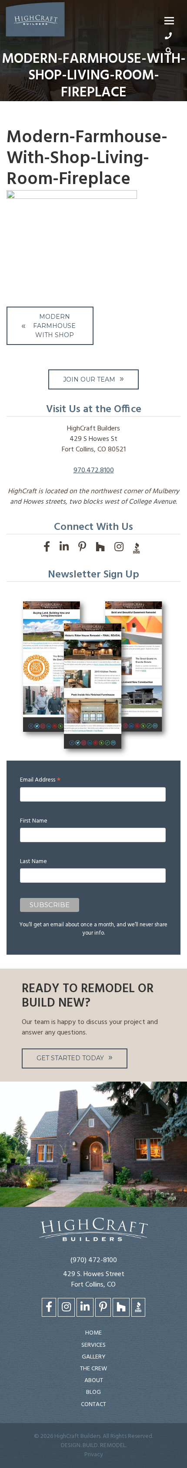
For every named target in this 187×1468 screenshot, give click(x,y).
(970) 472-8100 (93, 1260)
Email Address (40, 780)
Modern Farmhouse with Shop (54, 326)
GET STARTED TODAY (70, 1058)
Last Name (33, 862)
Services (93, 1345)
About (93, 1381)
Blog (93, 1392)
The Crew (93, 1369)
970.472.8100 (93, 470)
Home (93, 1333)
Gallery (94, 1357)
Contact (93, 1405)
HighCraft (35, 21)
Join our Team (89, 379)
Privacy (93, 1455)
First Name (33, 821)
